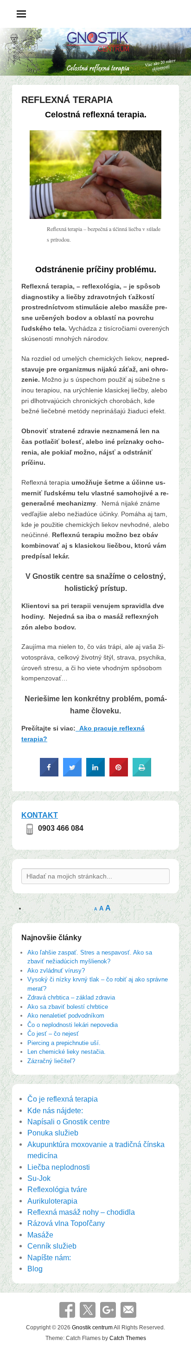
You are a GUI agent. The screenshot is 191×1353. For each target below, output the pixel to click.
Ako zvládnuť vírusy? (56, 970)
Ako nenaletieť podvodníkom (65, 1015)
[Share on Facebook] (49, 773)
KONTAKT (39, 815)
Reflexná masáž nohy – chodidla (81, 1212)
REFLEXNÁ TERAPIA (67, 100)
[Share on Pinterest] (118, 773)
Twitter (88, 1310)
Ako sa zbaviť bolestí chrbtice (67, 1006)
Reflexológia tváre (57, 1189)
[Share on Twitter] (72, 773)
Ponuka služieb (52, 1133)
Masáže (40, 1235)
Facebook (67, 1310)
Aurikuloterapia (52, 1201)
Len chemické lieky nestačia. (66, 1051)
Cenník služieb (51, 1246)
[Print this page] (142, 773)
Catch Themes (127, 1338)
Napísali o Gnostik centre (68, 1121)
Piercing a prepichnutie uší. (64, 1042)
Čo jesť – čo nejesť (53, 1033)
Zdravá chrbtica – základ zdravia (71, 997)
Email (128, 1310)
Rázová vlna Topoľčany (66, 1223)
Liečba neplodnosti (58, 1167)
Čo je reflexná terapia (62, 1099)
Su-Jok (39, 1178)
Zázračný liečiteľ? (51, 1061)
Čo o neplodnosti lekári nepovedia (72, 1024)
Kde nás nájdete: (55, 1110)
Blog (35, 1268)
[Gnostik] (95, 52)
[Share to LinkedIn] (95, 773)
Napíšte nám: (49, 1257)
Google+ (108, 1310)
